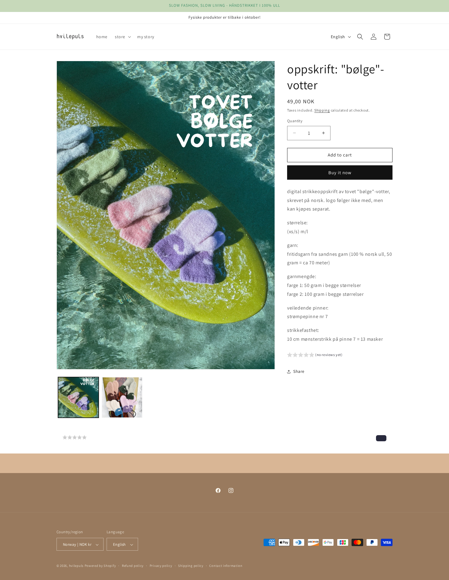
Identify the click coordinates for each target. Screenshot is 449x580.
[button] (122, 36)
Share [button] (299, 371)
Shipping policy (190, 566)
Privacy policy (161, 566)
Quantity (294, 120)
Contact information (225, 566)
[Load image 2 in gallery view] (122, 397)
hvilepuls (76, 566)
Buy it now (340, 172)
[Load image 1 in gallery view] (78, 397)
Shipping (322, 110)
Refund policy (133, 566)
